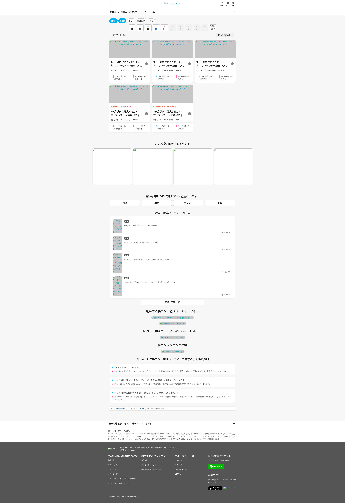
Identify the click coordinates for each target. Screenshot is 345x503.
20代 (125, 203)
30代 (156, 203)
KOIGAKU (178, 465)
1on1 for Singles (181, 469)
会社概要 (111, 460)
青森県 (133, 409)
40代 (220, 203)
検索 (233, 5)
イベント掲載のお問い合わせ (118, 483)
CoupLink (178, 460)
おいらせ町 (140, 409)
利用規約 (144, 460)
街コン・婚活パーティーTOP (119, 409)
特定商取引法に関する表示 (151, 469)
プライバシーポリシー (149, 465)
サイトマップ (113, 474)
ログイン (228, 5)
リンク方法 (112, 469)
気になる (222, 5)
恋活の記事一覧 (172, 302)
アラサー (188, 203)
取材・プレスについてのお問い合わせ (121, 478)
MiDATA (178, 474)
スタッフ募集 (113, 465)
